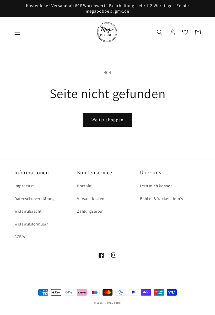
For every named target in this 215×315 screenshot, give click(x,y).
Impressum (24, 185)
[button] (17, 32)
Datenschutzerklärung (34, 198)
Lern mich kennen (156, 185)
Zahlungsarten (90, 211)
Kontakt (84, 185)
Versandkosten (90, 198)
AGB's (19, 236)
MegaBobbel (112, 302)
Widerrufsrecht (27, 211)
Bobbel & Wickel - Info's (161, 198)
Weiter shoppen (107, 120)
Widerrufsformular (31, 224)
